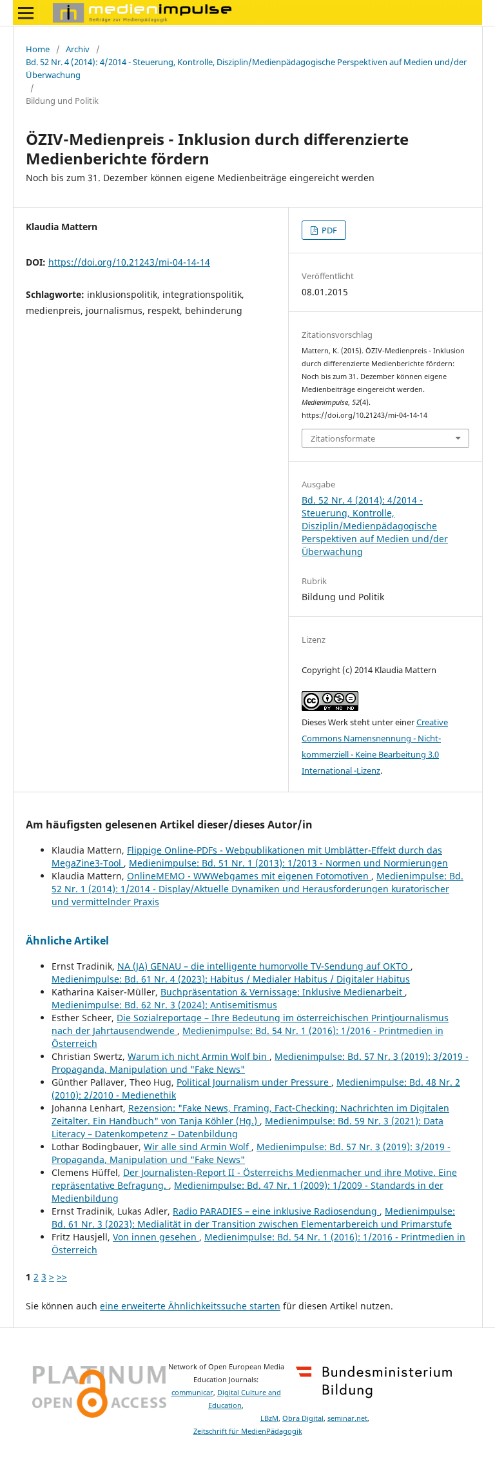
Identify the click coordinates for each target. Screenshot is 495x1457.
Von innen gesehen (156, 1237)
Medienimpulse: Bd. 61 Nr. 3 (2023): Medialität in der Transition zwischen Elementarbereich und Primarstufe (253, 1217)
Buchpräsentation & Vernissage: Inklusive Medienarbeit (282, 992)
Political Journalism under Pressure (254, 1082)
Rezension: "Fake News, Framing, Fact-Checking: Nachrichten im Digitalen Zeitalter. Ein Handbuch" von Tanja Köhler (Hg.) (250, 1114)
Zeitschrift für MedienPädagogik (247, 1431)
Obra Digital (303, 1418)
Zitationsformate (343, 438)
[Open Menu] (26, 13)
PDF (328, 230)
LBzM (269, 1418)
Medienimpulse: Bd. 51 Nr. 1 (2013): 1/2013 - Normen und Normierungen (288, 863)
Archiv (78, 49)
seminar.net (347, 1418)
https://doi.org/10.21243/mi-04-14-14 (129, 262)
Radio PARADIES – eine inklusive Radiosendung (276, 1211)
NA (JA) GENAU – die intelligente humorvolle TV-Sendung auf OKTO (264, 966)
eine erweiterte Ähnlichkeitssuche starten (190, 1306)
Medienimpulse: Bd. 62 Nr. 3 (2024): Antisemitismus (164, 1005)
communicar (192, 1392)
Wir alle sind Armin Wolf (197, 1146)
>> (62, 1277)
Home (38, 49)
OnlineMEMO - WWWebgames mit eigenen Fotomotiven (249, 876)
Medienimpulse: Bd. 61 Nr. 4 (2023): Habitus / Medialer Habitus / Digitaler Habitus (231, 979)
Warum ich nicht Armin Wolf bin (198, 1056)
